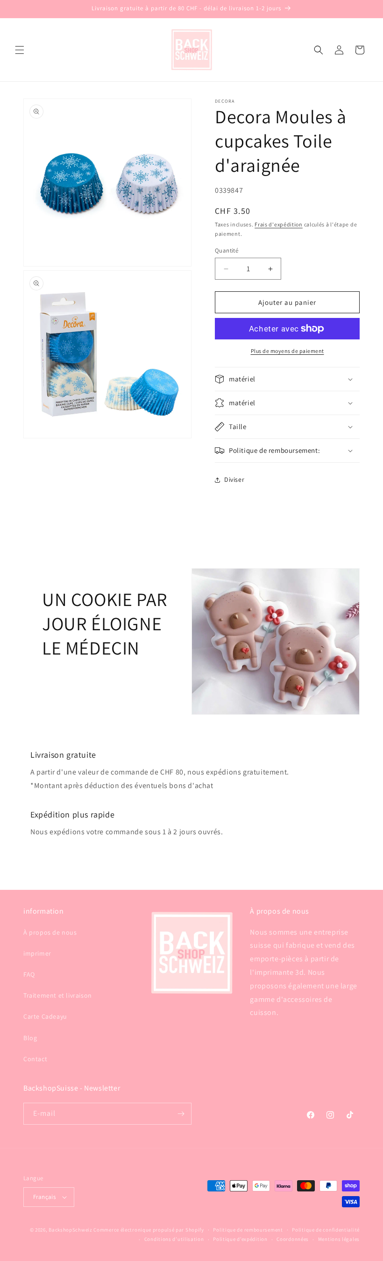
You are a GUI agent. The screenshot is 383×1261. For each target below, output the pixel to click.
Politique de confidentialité (326, 1229)
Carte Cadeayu (45, 1016)
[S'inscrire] (180, 1114)
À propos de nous (50, 932)
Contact (35, 1059)
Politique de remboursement (248, 1229)
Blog (30, 1038)
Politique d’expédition (240, 1239)
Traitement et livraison (57, 995)
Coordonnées (293, 1239)
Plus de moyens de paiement (287, 350)
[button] (19, 50)
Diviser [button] (234, 479)
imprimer (37, 953)
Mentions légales (339, 1239)
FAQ (29, 974)
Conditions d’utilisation (174, 1239)
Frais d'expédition (279, 224)
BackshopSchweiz (70, 1229)
